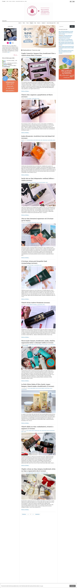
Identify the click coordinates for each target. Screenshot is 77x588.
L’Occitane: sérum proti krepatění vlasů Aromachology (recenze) (34, 262)
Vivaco (48, 430)
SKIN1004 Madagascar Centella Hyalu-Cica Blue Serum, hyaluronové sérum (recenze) (66, 32)
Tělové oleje (44, 430)
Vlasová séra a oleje (45, 57)
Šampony (39, 57)
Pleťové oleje (37, 430)
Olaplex (35, 472)
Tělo (27, 22)
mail (8, 52)
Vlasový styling (42, 182)
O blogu (10, 1)
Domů (7, 1)
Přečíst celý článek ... (25, 91)
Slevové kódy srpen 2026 (20, 1)
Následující (37, 514)
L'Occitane (29, 222)
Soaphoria (5, 65)
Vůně (35, 22)
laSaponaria (29, 182)
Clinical (32, 430)
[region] (38, 585)
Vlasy (31, 22)
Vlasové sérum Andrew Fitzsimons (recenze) (35, 303)
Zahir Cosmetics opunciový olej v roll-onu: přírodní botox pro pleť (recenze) (66, 52)
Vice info (41, 585)
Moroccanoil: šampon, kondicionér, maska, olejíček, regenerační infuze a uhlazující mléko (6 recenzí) (38, 342)
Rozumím (72, 585)
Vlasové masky (52, 344)
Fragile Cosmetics (29, 57)
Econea (5, 63)
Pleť (23, 22)
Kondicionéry (35, 57)
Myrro (30, 98)
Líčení (19, 22)
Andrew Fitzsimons (33, 304)
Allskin (29, 430)
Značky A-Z (43, 22)
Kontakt (13, 1)
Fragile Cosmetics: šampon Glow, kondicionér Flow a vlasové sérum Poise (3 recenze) (38, 54)
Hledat (72, 26)
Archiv (26, 1)
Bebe (60, 31)
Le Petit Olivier (38, 388)
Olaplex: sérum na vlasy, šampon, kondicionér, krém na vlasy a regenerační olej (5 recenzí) (38, 470)
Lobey (5, 60)
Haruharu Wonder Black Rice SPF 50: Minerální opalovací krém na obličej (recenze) (66, 43)
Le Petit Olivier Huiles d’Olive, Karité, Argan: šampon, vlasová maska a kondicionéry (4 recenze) (37, 385)
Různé (38, 22)
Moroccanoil (36, 344)
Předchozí (24, 514)
